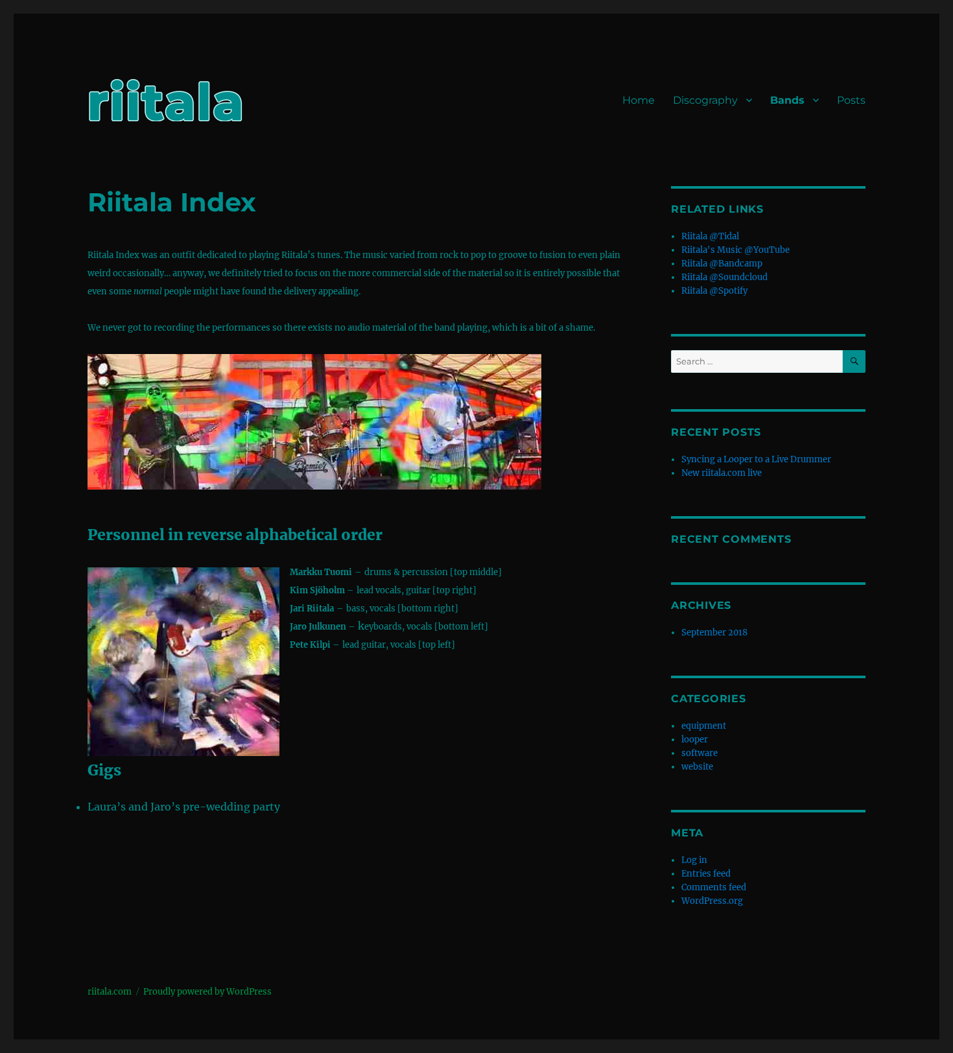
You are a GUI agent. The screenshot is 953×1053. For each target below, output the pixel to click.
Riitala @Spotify (714, 290)
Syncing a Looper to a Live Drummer (756, 459)
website (697, 766)
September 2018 (714, 632)
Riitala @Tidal (710, 236)
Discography (705, 100)
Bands (787, 100)
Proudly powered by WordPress (207, 991)
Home (638, 100)
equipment (703, 725)
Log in (694, 860)
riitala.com (110, 991)
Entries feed (706, 873)
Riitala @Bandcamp (721, 263)
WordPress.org (712, 900)
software (699, 753)
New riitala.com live (721, 473)
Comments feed (713, 887)
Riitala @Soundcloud (724, 277)
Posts (851, 100)
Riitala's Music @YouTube (735, 249)
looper (694, 739)
